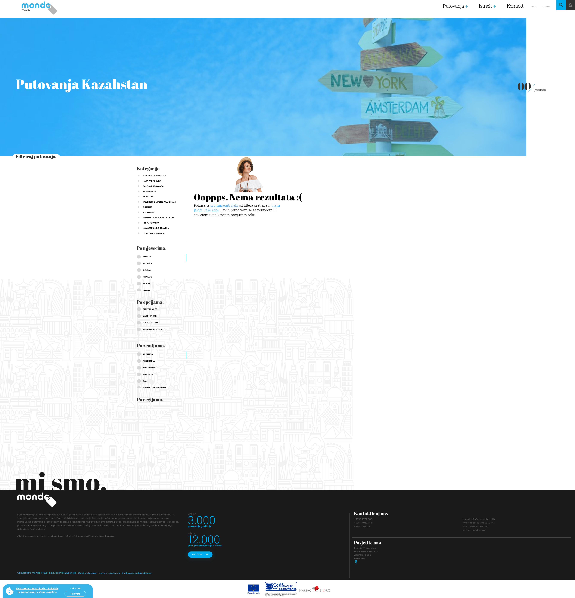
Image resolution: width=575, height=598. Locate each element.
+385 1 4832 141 (363, 526)
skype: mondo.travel (474, 530)
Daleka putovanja (153, 186)
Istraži (485, 6)
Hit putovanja (151, 223)
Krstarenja (149, 191)
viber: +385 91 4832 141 (475, 526)
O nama (546, 7)
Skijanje (147, 207)
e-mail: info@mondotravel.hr (479, 519)
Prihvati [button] (75, 593)
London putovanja (154, 233)
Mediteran (149, 212)
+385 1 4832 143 (363, 522)
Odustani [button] (75, 588)
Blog (534, 7)
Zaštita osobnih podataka (136, 573)
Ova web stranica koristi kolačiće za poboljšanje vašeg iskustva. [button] (37, 590)
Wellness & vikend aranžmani (159, 202)
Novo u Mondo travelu (156, 228)
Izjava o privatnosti (109, 573)
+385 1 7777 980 (363, 519)
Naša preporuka (152, 181)
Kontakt (515, 6)
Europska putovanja (155, 176)
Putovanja (453, 6)
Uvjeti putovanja (87, 573)
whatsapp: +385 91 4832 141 (478, 522)
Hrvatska (148, 197)
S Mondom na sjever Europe (158, 217)
